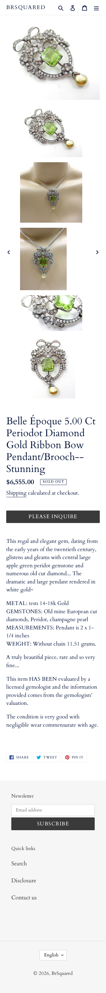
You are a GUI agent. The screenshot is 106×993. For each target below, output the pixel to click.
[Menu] (96, 7)
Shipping (16, 493)
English (51, 955)
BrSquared (26, 7)
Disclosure (23, 880)
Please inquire (53, 516)
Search (19, 863)
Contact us (24, 897)
